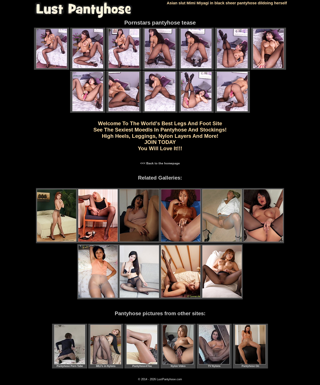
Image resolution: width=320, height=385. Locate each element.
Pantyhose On (250, 366)
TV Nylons (214, 366)
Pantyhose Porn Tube (70, 366)
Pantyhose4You (142, 366)
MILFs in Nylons (106, 366)
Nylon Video (178, 366)
